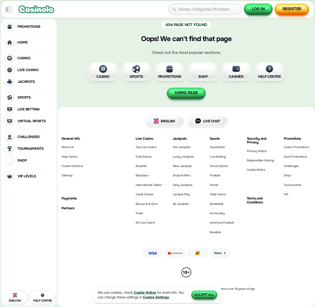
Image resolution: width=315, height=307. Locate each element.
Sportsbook (217, 147)
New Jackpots (182, 166)
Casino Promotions (296, 147)
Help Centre (69, 157)
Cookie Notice (256, 170)
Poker (139, 213)
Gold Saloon (144, 157)
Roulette (141, 166)
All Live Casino (145, 223)
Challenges (291, 166)
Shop (287, 175)
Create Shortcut (72, 166)
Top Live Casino (146, 147)
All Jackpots (181, 204)
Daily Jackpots (182, 185)
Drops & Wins (181, 175)
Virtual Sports (219, 166)
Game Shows (144, 194)
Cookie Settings (156, 297)
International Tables (148, 185)
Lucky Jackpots (183, 157)
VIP (286, 194)
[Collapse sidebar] (8, 9)
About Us (68, 147)
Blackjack (142, 175)
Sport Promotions (295, 157)
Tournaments (292, 185)
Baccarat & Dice (146, 204)
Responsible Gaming (260, 160)
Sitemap (67, 175)
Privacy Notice (257, 151)
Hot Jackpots (181, 147)
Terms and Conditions (255, 200)
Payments (69, 198)
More (217, 253)
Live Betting (217, 157)
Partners (68, 208)
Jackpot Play (181, 194)
